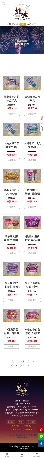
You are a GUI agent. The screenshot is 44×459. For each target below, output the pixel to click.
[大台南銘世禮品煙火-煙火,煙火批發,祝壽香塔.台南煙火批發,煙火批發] (22, 12)
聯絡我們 (29, 429)
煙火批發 (14, 435)
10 (28, 365)
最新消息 (28, 426)
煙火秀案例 (15, 429)
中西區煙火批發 (22, 437)
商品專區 (31, 422)
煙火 (8, 435)
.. (34, 446)
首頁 (21, 422)
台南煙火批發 (22, 435)
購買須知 (15, 426)
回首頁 (11, 422)
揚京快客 (20, 446)
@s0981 (26, 401)
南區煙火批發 (32, 435)
